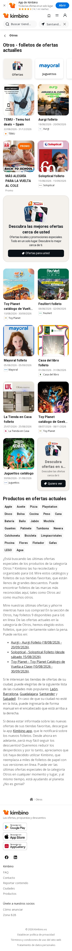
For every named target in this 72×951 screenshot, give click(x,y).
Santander (47, 694)
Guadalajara (29, 694)
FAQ (6, 872)
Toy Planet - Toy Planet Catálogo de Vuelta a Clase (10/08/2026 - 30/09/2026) (38, 666)
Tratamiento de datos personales (36, 945)
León (54, 689)
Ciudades (9, 888)
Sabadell (9, 698)
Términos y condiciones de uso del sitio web (36, 940)
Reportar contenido (15, 883)
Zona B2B (9, 915)
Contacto (9, 878)
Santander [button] (54, 24)
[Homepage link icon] (31, 799)
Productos (9, 894)
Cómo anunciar (13, 909)
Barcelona (10, 694)
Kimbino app (22, 731)
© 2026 (36, 929)
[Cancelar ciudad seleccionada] (65, 24)
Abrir (62, 5)
